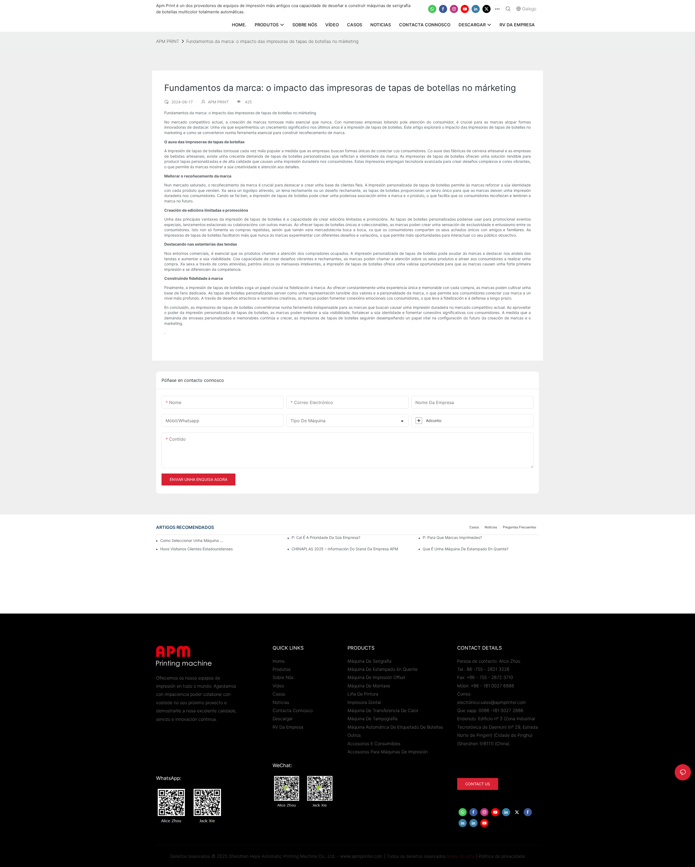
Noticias (491, 527)
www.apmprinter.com (361, 856)
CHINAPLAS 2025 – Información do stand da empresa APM (345, 549)
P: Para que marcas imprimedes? (452, 537)
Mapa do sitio (461, 856)
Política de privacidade (502, 856)
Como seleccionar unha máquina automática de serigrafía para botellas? (191, 540)
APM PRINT (167, 41)
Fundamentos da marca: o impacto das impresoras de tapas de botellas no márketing (272, 41)
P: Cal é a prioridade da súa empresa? (326, 537)
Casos (474, 527)
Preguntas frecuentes (519, 527)
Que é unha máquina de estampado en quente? (465, 549)
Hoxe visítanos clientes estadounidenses (196, 549)
